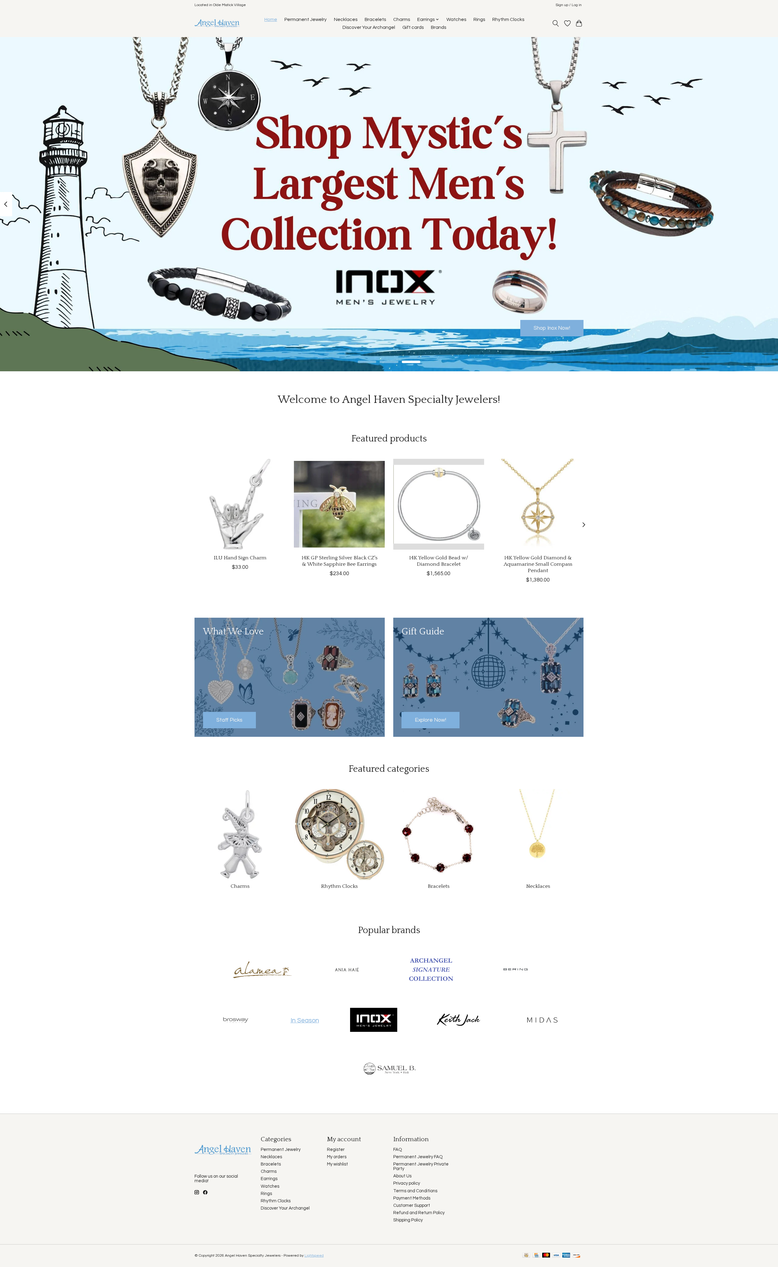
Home (270, 19)
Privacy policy (406, 1183)
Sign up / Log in (569, 5)
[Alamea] (263, 970)
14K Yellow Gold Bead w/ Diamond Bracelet (438, 561)
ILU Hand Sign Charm (240, 558)
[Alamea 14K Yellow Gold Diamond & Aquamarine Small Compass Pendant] (538, 504)
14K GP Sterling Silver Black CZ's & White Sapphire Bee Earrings (339, 561)
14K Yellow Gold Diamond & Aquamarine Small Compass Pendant (538, 564)
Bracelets (375, 19)
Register (336, 1149)
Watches (456, 19)
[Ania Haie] (347, 970)
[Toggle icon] (555, 23)
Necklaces (345, 19)
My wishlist (337, 1164)
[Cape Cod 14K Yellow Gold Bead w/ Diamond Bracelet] (438, 504)
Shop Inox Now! (552, 328)
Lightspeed (314, 1256)
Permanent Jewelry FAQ (418, 1157)
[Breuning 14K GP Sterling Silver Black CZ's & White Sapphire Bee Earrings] (339, 504)
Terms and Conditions (415, 1191)
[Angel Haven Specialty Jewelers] (217, 23)
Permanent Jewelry (305, 19)
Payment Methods (411, 1198)
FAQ (397, 1149)
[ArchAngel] (431, 970)
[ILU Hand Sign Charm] (239, 504)
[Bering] (515, 970)
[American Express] (566, 1255)
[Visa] (556, 1255)
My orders (336, 1157)
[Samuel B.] (389, 1071)
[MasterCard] (546, 1255)
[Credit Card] (536, 1255)
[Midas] (542, 1021)
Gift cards (413, 27)
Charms (401, 19)
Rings (479, 19)
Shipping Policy (408, 1220)
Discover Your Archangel (369, 27)
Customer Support (411, 1205)
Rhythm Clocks (508, 19)
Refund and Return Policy (419, 1212)
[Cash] (526, 1255)
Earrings (269, 1178)
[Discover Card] (576, 1255)
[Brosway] (236, 1021)
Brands (438, 27)
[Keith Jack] (458, 1021)
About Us (402, 1176)
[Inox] (374, 1021)
